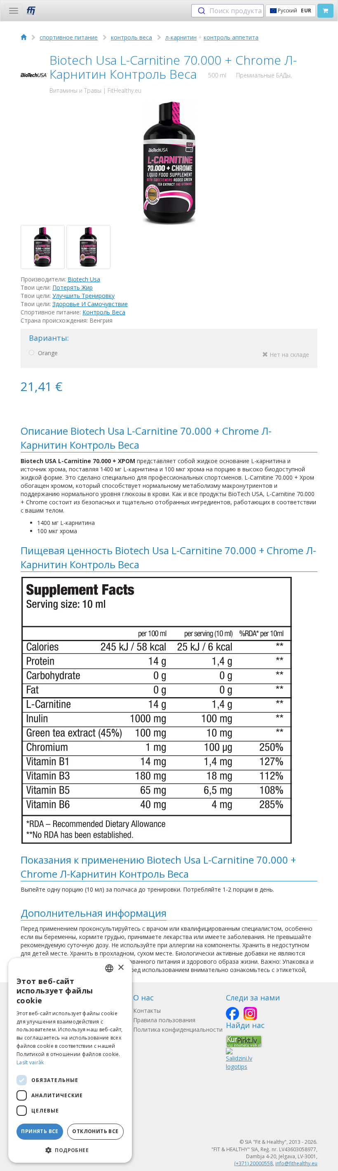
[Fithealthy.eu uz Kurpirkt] (244, 1041)
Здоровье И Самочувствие (90, 304)
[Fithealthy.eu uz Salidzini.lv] (239, 1059)
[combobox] (227, 10)
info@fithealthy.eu (296, 1163)
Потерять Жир (72, 287)
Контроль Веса (103, 312)
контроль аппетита (231, 37)
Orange (172, 353)
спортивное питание (69, 37)
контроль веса (131, 37)
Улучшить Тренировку (83, 296)
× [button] (120, 968)
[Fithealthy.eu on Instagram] (250, 1013)
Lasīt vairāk (30, 1062)
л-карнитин (181, 37)
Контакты (147, 1010)
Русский (294, 10)
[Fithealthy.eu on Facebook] (232, 1013)
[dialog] (70, 1060)
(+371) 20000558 (253, 1163)
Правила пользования (164, 1020)
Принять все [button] (39, 1131)
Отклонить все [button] (95, 1131)
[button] (70, 1150)
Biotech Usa (84, 279)
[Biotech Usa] (34, 75)
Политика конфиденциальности (178, 1029)
